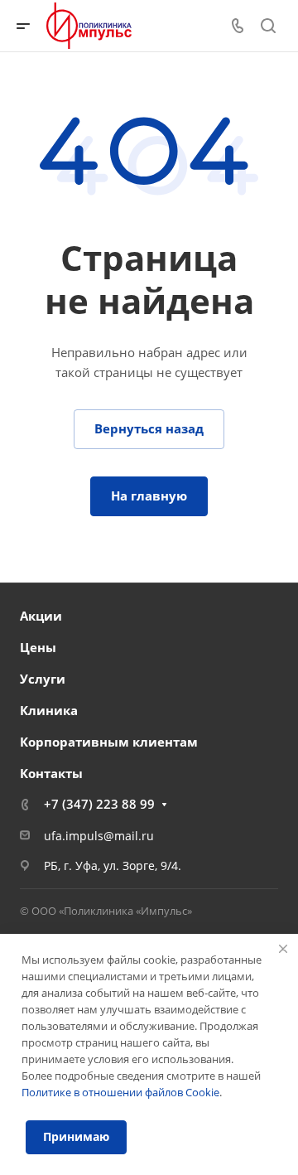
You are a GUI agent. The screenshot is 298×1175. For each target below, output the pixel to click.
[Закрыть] (283, 949)
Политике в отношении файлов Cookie (120, 1092)
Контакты (51, 773)
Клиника (49, 710)
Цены (38, 647)
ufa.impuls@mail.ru (99, 836)
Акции (41, 615)
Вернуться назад (149, 428)
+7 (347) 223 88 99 (99, 803)
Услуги (42, 678)
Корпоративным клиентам (109, 741)
